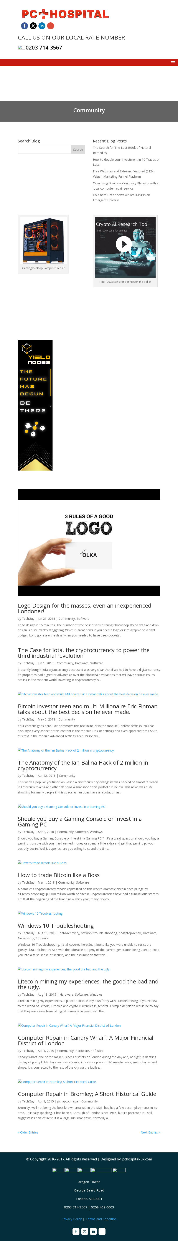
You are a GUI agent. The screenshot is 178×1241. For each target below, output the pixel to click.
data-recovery (69, 933)
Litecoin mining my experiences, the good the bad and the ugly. (88, 984)
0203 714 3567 (44, 47)
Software (83, 618)
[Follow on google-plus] (50, 25)
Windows (96, 832)
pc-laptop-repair (130, 933)
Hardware (82, 663)
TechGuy (28, 618)
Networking (26, 938)
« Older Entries (28, 1132)
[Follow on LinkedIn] (41, 25)
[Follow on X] (33, 25)
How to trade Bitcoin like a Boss (59, 875)
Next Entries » (150, 1132)
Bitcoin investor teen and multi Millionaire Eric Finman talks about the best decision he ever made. (88, 709)
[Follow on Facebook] (24, 25)
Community (67, 618)
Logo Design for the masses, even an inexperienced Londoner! (84, 608)
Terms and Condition (101, 1219)
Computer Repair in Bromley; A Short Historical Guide (87, 1094)
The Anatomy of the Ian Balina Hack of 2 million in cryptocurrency (83, 765)
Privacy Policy (71, 1219)
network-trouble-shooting (99, 933)
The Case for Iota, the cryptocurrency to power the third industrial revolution (84, 652)
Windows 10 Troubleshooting (56, 925)
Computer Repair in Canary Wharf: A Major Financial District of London (85, 1040)
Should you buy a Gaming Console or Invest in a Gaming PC (80, 821)
